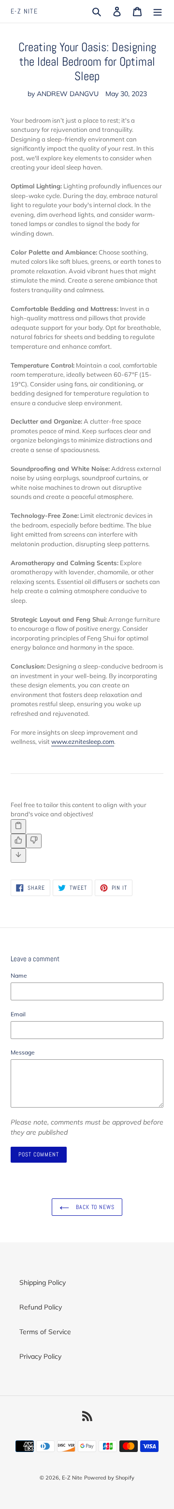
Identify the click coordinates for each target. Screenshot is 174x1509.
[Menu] (157, 11)
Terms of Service (45, 1331)
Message (23, 1052)
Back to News (94, 1207)
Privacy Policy (40, 1356)
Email (18, 1014)
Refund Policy (40, 1307)
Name (19, 975)
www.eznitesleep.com (82, 741)
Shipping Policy (42, 1282)
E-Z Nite (24, 11)
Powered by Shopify (109, 1477)
